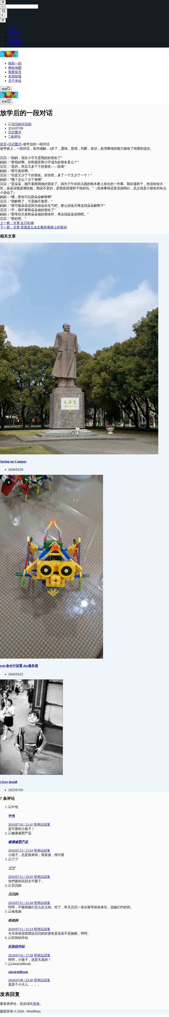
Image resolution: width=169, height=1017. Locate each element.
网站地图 (14, 67)
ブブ (11, 868)
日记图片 (14, 132)
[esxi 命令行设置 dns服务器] (51, 657)
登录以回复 (42, 824)
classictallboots (18, 972)
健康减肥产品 (18, 842)
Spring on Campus (13, 461)
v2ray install (8, 782)
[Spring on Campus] (79, 453)
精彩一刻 (14, 63)
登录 (36, 1003)
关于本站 (14, 80)
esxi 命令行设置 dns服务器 (19, 665)
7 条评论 (14, 136)
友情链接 (14, 76)
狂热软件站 (16, 946)
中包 (11, 816)
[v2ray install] (31, 773)
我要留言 (14, 72)
